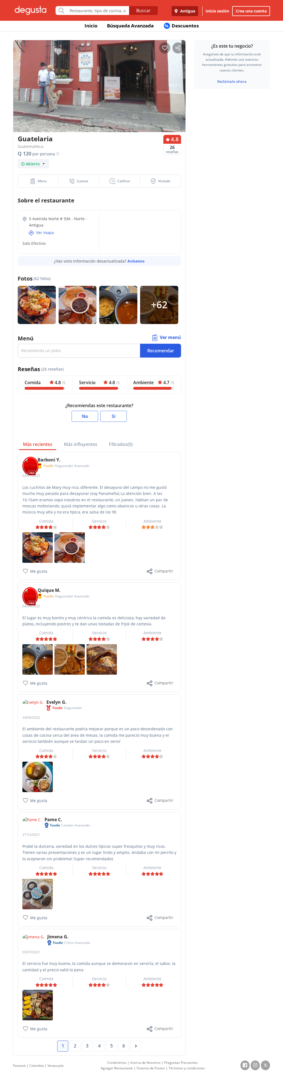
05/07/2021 (31, 952)
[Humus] (69, 658)
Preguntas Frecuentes (181, 1062)
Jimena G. (58, 937)
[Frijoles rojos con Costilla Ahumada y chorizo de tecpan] (37, 658)
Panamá (19, 1065)
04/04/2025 (31, 606)
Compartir (163, 571)
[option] (99, 87)
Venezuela (56, 1065)
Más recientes (37, 444)
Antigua (187, 11)
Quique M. (49, 590)
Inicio (91, 25)
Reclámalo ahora (232, 81)
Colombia (36, 1065)
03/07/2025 (31, 475)
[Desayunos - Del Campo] (69, 547)
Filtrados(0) (121, 444)
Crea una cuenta (251, 11)
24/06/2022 (31, 717)
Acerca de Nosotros (145, 1062)
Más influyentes (80, 444)
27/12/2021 (31, 834)
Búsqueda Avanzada (130, 25)
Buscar (143, 10)
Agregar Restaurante (117, 1068)
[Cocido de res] (37, 776)
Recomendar (160, 351)
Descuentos (182, 25)
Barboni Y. (49, 460)
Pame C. (53, 819)
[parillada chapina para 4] (37, 1004)
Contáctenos (117, 1062)
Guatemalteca (30, 146)
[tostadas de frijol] (102, 658)
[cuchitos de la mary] (37, 547)
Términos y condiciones (187, 1068)
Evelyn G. (56, 702)
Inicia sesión (217, 11)
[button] (38, 181)
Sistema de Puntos (151, 1068)
